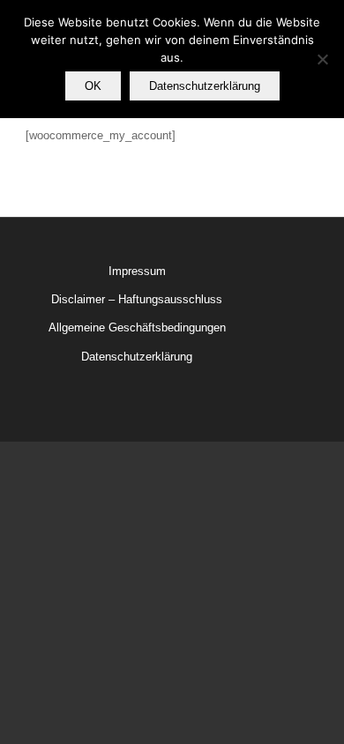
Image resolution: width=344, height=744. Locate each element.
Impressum (137, 271)
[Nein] (322, 59)
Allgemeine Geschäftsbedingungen (137, 327)
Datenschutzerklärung (136, 356)
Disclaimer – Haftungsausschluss (136, 299)
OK (93, 86)
